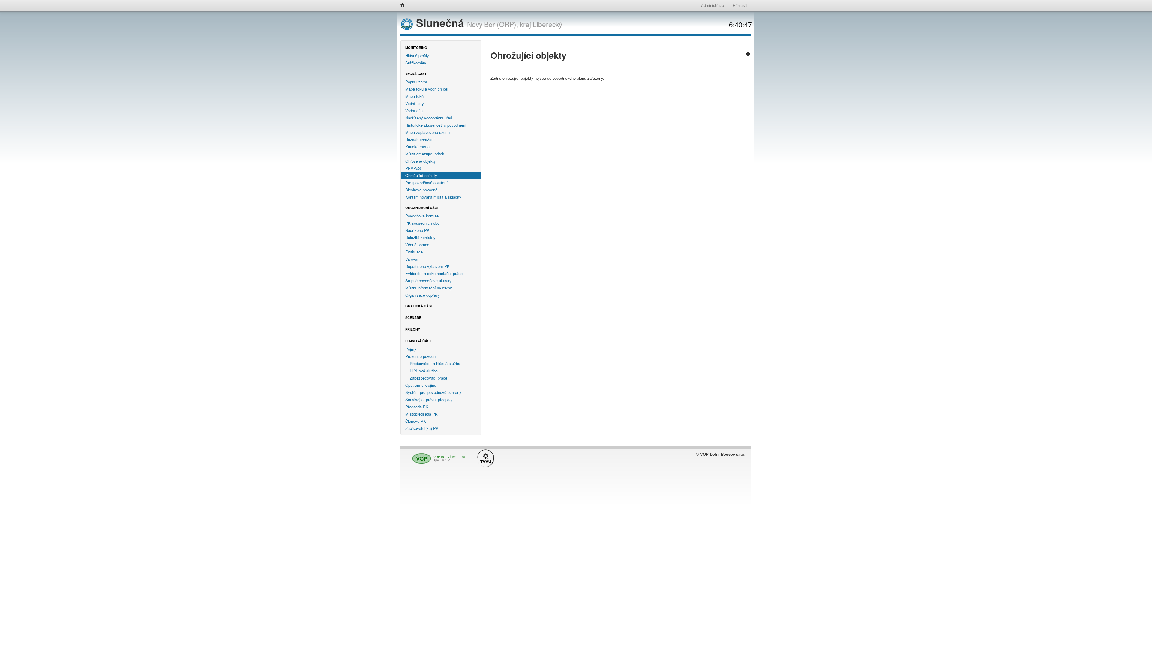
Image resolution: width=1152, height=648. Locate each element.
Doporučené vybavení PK (427, 266)
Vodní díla (414, 110)
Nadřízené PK (417, 230)
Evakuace (414, 252)
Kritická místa (417, 146)
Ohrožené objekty (420, 161)
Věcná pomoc (417, 245)
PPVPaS (413, 168)
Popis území (416, 82)
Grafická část (419, 306)
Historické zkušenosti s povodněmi (435, 125)
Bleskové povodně (421, 190)
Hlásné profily (417, 55)
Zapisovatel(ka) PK (422, 428)
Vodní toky (414, 103)
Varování (413, 259)
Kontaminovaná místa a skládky (433, 197)
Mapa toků (414, 96)
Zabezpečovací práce (428, 378)
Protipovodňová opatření (426, 182)
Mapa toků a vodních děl (426, 89)
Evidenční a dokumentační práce (434, 273)
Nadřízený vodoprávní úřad (428, 118)
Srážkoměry (415, 63)
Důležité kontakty (420, 237)
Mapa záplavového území (427, 132)
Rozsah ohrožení (420, 139)
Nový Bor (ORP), (492, 24)
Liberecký (547, 24)
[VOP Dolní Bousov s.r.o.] (437, 456)
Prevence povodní (421, 356)
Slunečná (440, 22)
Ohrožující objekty (421, 175)
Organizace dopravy (422, 295)
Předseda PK (416, 407)
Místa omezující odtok (424, 154)
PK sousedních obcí (423, 223)
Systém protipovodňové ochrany (433, 392)
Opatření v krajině (420, 385)
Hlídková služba (424, 371)
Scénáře (413, 317)
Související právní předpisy (429, 399)
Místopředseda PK (421, 414)
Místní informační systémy (428, 288)
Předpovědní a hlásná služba (435, 363)
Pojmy (410, 349)
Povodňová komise (422, 216)
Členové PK (415, 421)
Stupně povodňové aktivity (428, 281)
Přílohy (412, 329)
